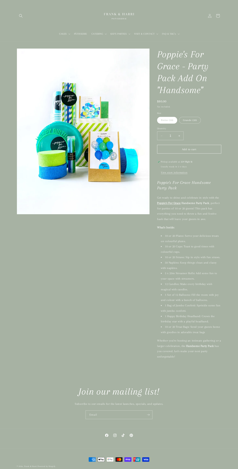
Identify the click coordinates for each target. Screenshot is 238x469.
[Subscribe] (148, 414)
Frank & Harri (30, 466)
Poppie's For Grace (169, 203)
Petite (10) (167, 120)
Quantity (161, 128)
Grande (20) (190, 120)
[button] (21, 16)
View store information (174, 172)
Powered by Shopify (46, 466)
